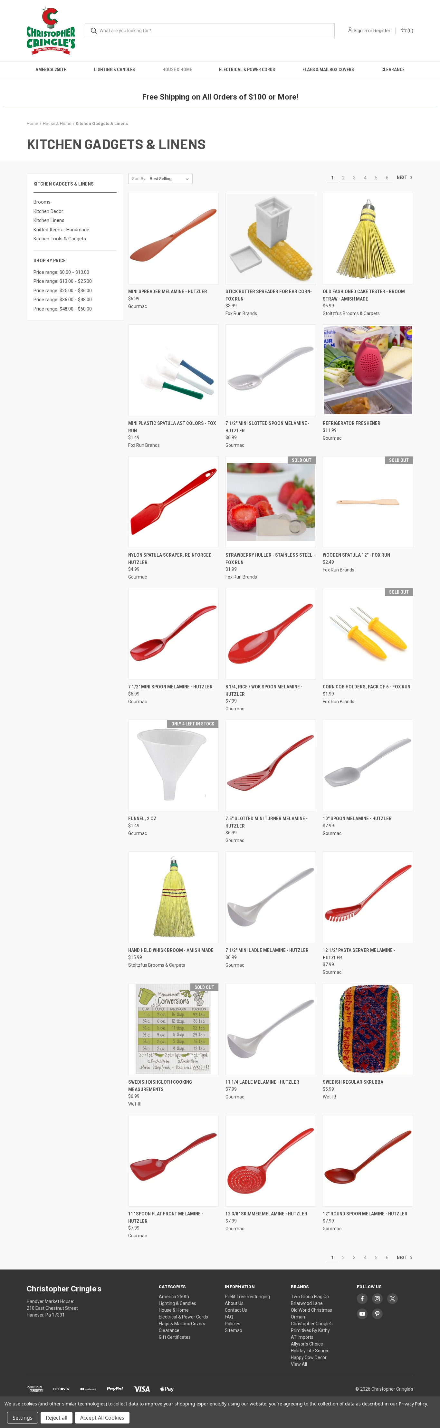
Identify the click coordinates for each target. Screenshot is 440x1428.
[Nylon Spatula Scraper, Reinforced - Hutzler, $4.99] (173, 502)
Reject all (56, 1417)
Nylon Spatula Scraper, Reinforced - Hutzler (171, 558)
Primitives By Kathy (310, 1330)
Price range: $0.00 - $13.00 (61, 272)
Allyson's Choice (307, 1344)
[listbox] (170, 179)
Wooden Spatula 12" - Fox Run (356, 555)
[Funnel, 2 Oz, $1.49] (173, 765)
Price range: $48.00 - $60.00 (62, 309)
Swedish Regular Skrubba (353, 1082)
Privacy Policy (413, 1404)
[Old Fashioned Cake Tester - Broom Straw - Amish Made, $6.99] (368, 238)
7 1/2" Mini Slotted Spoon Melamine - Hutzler (267, 427)
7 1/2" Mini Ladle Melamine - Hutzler (267, 950)
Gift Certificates (175, 1337)
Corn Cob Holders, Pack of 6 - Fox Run (366, 687)
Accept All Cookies (102, 1417)
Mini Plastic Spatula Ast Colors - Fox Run (172, 427)
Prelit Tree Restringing (247, 1296)
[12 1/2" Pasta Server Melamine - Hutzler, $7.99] (368, 897)
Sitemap (233, 1330)
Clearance (393, 69)
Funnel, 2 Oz (142, 818)
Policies (232, 1323)
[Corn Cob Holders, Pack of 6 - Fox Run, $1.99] (368, 633)
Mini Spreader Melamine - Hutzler (167, 291)
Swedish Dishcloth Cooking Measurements (160, 1085)
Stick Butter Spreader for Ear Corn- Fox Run (268, 295)
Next (402, 177)
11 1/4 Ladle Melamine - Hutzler (262, 1082)
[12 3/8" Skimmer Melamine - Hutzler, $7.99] (271, 1160)
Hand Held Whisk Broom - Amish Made (171, 950)
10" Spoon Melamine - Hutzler (357, 818)
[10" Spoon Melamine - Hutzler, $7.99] (368, 765)
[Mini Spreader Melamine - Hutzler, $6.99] (173, 238)
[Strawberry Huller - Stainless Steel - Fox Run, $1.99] (271, 502)
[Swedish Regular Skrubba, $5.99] (368, 1029)
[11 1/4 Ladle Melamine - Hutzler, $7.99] (271, 1029)
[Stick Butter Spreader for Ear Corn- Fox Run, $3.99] (271, 238)
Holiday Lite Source (310, 1350)
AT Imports (302, 1337)
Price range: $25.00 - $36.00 (62, 290)
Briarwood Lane (307, 1303)
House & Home (177, 69)
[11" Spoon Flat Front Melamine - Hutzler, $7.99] (173, 1160)
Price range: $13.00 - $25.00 (62, 281)
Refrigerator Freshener (351, 423)
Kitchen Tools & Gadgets (59, 239)
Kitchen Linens (48, 220)
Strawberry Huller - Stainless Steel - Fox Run (270, 558)
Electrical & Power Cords (247, 69)
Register (381, 30)
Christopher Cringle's (312, 1323)
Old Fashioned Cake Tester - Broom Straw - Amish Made (364, 295)
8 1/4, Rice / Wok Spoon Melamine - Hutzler (263, 690)
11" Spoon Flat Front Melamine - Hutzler (165, 1217)
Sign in (360, 30)
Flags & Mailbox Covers (328, 69)
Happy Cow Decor (309, 1357)
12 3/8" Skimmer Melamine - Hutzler (266, 1214)
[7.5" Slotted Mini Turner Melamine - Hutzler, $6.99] (271, 765)
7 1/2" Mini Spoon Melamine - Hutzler (170, 687)
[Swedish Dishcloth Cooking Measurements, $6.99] (173, 1029)
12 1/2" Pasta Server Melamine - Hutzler (359, 954)
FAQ (229, 1316)
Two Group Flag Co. (310, 1296)
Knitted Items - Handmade (61, 230)
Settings (23, 1417)
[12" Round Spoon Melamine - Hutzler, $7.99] (368, 1160)
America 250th (51, 69)
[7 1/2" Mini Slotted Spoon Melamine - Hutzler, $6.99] (271, 370)
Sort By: (139, 178)
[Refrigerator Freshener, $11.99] (368, 370)
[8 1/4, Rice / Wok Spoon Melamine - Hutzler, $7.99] (271, 633)
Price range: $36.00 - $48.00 (62, 299)
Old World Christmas (311, 1310)
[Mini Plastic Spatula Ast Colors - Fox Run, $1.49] (173, 370)
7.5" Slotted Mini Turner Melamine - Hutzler (266, 822)
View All (299, 1364)
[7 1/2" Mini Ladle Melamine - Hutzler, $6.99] (271, 897)
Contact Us (236, 1310)
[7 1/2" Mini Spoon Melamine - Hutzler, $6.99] (173, 633)
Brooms (42, 202)
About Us (234, 1303)
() (410, 30)
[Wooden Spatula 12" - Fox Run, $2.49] (368, 502)
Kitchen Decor (48, 211)
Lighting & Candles (114, 69)
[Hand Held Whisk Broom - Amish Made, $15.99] (173, 897)
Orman (298, 1316)
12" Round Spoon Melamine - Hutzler (365, 1214)
